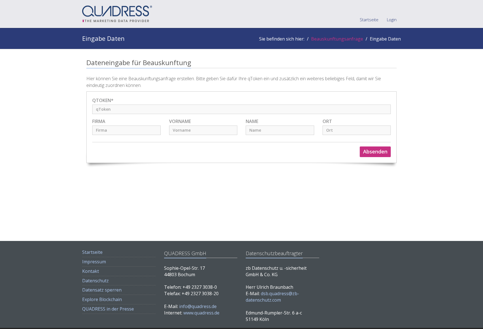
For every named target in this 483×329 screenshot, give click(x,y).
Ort (327, 121)
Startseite (369, 19)
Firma (98, 121)
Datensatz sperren (102, 290)
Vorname (180, 121)
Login (392, 19)
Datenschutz (95, 281)
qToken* (102, 100)
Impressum (94, 262)
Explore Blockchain (102, 299)
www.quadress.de (201, 313)
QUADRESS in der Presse (108, 309)
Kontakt (90, 271)
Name (252, 121)
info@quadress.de (198, 306)
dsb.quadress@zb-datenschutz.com (272, 296)
